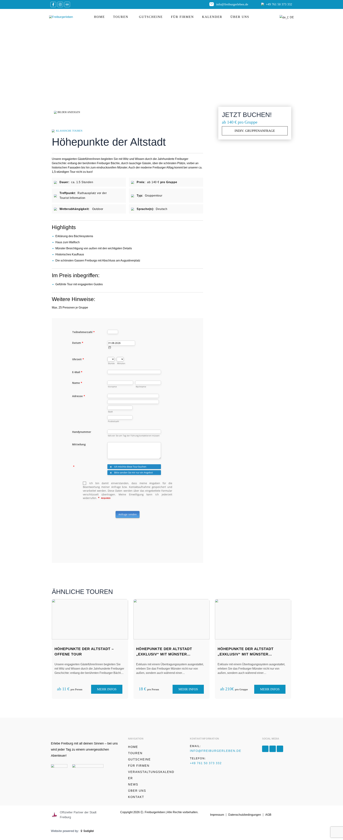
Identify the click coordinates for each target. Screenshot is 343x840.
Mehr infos (106, 689)
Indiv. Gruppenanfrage (255, 131)
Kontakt (136, 797)
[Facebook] (53, 4)
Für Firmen (182, 17)
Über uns (239, 17)
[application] (129, 17)
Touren (120, 17)
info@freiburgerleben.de (232, 4)
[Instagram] (60, 4)
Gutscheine (151, 17)
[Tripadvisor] (67, 4)
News (133, 784)
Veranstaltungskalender (151, 775)
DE (290, 17)
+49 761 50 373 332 (279, 4)
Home (99, 17)
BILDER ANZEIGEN (68, 112)
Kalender (212, 17)
